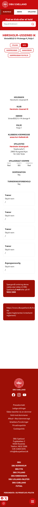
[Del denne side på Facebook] (2, 498)
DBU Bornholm (19, 466)
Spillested (19, 144)
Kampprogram (11, 50)
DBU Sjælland (19, 483)
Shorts (19, 163)
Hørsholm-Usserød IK (19, 109)
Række (19, 116)
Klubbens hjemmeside (19, 135)
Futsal (19, 486)
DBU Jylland (19, 473)
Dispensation (19, 172)
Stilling (15, 45)
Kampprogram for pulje (19, 55)
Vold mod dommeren (19, 415)
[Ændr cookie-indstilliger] (3, 503)
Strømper (29, 163)
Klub (19, 107)
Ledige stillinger (19, 408)
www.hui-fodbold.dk (19, 137)
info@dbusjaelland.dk (19, 452)
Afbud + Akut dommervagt (19, 419)
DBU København (19, 476)
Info (24, 45)
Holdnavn (19, 97)
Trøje (9, 163)
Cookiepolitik (19, 429)
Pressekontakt (19, 405)
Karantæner (27, 50)
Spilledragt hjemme (19, 161)
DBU (19, 462)
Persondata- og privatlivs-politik (19, 493)
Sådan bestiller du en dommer (19, 412)
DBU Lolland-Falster (19, 479)
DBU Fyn (19, 469)
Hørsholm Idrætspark (19, 147)
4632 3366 (11, 292)
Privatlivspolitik (19, 425)
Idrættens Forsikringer (19, 422)
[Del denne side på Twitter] (5, 498)
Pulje (19, 125)
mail (18, 290)
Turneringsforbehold (19, 182)
